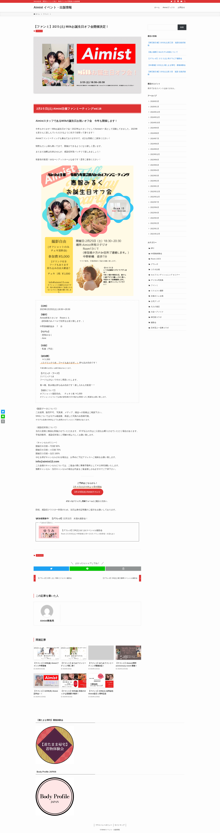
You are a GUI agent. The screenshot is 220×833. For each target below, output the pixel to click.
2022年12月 (155, 191)
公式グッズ (155, 301)
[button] (51, 568)
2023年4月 (154, 170)
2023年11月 (155, 154)
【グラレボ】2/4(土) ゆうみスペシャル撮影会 (81, 530)
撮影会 (153, 322)
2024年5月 (154, 149)
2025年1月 (154, 107)
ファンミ (39, 31)
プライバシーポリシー (103, 825)
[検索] (184, 1)
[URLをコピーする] (123, 568)
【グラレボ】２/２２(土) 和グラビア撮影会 (165, 58)
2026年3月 (154, 101)
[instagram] (174, 1)
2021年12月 (155, 234)
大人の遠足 (155, 307)
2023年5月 (154, 165)
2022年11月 (155, 197)
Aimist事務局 (47, 620)
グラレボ (154, 264)
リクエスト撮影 (157, 291)
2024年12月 (155, 112)
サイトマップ (120, 825)
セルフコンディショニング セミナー (165, 275)
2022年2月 (154, 223)
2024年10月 (155, 123)
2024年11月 (155, 117)
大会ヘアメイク (157, 312)
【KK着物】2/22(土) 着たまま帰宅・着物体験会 (167, 65)
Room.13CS (156, 259)
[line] (178, 1)
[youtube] (181, 1)
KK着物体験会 (156, 254)
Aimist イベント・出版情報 (53, 7)
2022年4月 (154, 213)
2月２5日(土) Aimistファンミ (87, 492)
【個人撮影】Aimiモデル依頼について (163, 52)
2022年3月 (154, 218)
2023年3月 (154, 176)
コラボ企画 (155, 269)
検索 (182, 27)
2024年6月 (154, 144)
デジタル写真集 (157, 280)
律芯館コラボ (156, 317)
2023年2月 (154, 181)
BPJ (152, 248)
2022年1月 (154, 229)
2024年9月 (154, 128)
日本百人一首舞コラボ (160, 328)
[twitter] (171, 1)
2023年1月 (154, 186)
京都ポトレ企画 (157, 296)
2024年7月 (154, 138)
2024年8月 (154, 133)
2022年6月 (154, 207)
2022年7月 (154, 202)
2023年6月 (154, 160)
